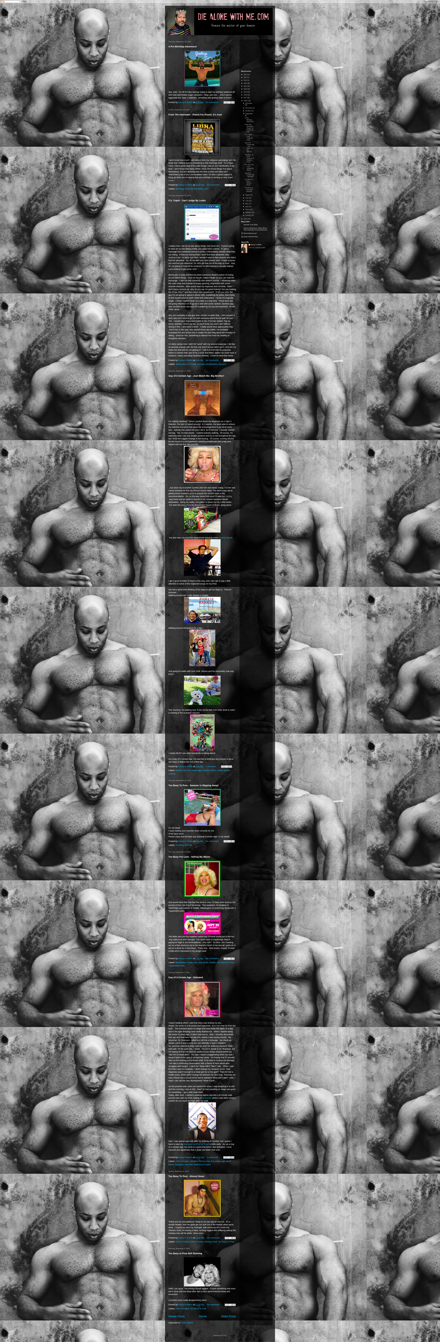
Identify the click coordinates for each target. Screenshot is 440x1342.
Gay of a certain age (192, 770)
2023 (245, 80)
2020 (245, 89)
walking (171, 774)
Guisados (206, 1098)
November (249, 108)
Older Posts (228, 1316)
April (247, 206)
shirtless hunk (210, 1242)
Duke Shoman (196, 1242)
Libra (206, 189)
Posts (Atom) (187, 1323)
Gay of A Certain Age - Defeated (185, 977)
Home (203, 1316)
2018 (245, 95)
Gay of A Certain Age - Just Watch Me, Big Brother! (196, 376)
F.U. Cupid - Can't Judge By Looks (187, 200)
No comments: (213, 102)
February (248, 212)
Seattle (212, 962)
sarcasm (222, 364)
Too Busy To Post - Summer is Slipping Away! (193, 785)
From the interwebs (194, 189)
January (248, 215)
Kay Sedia (203, 962)
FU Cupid (191, 364)
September (249, 114)
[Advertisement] (255, 55)
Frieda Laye (192, 962)
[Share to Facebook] (231, 102)
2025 (245, 77)
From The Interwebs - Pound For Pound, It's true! (195, 114)
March (247, 209)
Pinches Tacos (225, 538)
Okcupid (201, 364)
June (247, 201)
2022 (245, 83)
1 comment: (211, 766)
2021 (245, 86)
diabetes (194, 1161)
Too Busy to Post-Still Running (185, 1253)
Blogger (223, 1335)
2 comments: (213, 1157)
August (248, 195)
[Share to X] (229, 102)
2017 (245, 98)
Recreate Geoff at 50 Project (197, 1144)
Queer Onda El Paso (251, 236)
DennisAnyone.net (250, 233)
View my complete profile (256, 248)
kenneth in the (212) (250, 225)
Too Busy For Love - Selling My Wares (189, 857)
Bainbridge (181, 962)
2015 (245, 219)
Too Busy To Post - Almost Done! (186, 1176)
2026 (245, 74)
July (247, 198)
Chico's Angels (182, 1161)
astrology (180, 189)
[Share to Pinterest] (233, 102)
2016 (245, 101)
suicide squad (223, 770)
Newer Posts (176, 1316)
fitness (179, 770)
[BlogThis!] (227, 102)
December (248, 103)
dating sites (181, 364)
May (247, 203)
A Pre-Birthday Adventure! (182, 46)
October (248, 111)
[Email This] (225, 102)
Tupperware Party (176, 966)
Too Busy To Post (184, 845)
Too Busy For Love (225, 962)
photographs (211, 364)
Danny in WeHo (256, 245)
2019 (245, 92)
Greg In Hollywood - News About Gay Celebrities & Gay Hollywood (255, 229)
